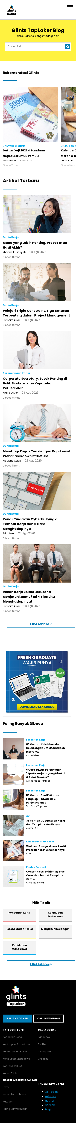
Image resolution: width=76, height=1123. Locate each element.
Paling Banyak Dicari (15, 1109)
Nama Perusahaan (14, 1094)
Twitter (42, 1044)
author (49, 1101)
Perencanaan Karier (19, 929)
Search (50, 1105)
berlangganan (17, 1018)
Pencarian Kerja (19, 912)
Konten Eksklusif (12, 1066)
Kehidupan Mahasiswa (19, 947)
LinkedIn (43, 1059)
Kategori (8, 1101)
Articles (50, 1096)
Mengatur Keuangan (55, 929)
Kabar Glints (10, 1073)
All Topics (51, 1092)
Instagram (44, 1051)
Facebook (44, 1037)
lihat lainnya (39, 624)
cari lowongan (48, 1018)
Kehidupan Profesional (55, 914)
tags (48, 1109)
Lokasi (6, 1087)
